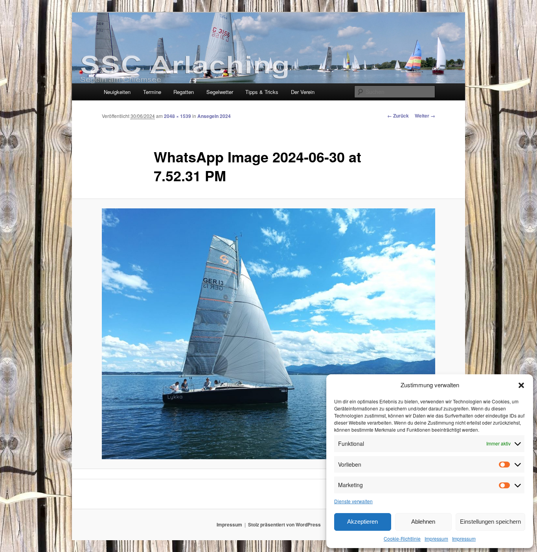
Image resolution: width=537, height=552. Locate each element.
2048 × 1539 (177, 116)
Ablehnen (423, 521)
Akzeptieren (362, 521)
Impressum (436, 538)
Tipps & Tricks (261, 92)
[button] (521, 385)
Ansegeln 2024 (214, 116)
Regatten (183, 92)
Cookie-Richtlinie (402, 538)
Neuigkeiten (117, 92)
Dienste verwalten (353, 501)
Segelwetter (219, 92)
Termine (152, 92)
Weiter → (425, 115)
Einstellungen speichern (490, 521)
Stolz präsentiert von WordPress (284, 524)
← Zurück (398, 115)
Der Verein (302, 92)
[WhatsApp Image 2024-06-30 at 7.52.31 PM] (268, 333)
